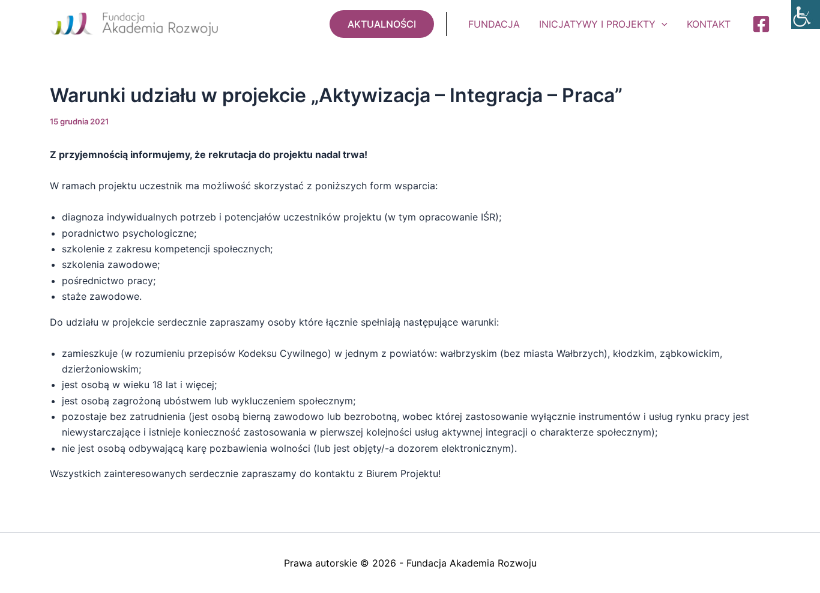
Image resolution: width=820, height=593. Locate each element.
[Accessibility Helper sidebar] (805, 14)
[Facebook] (761, 24)
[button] (382, 24)
